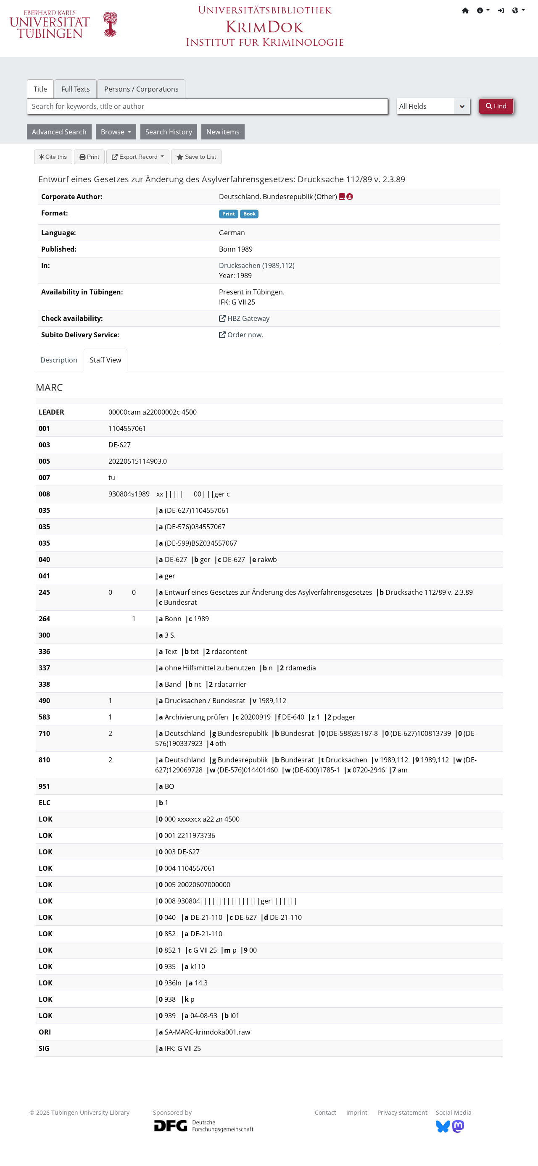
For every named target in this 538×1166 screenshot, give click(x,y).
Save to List (199, 156)
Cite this (55, 156)
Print (92, 156)
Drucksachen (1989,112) (257, 265)
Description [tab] (58, 360)
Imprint (356, 1112)
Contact (325, 1112)
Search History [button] (168, 132)
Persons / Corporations (141, 89)
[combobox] (207, 106)
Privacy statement (402, 1112)
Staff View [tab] (105, 360)
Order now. (244, 334)
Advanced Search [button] (59, 132)
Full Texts (75, 89)
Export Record (138, 156)
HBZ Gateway (247, 318)
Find (499, 106)
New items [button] (223, 132)
